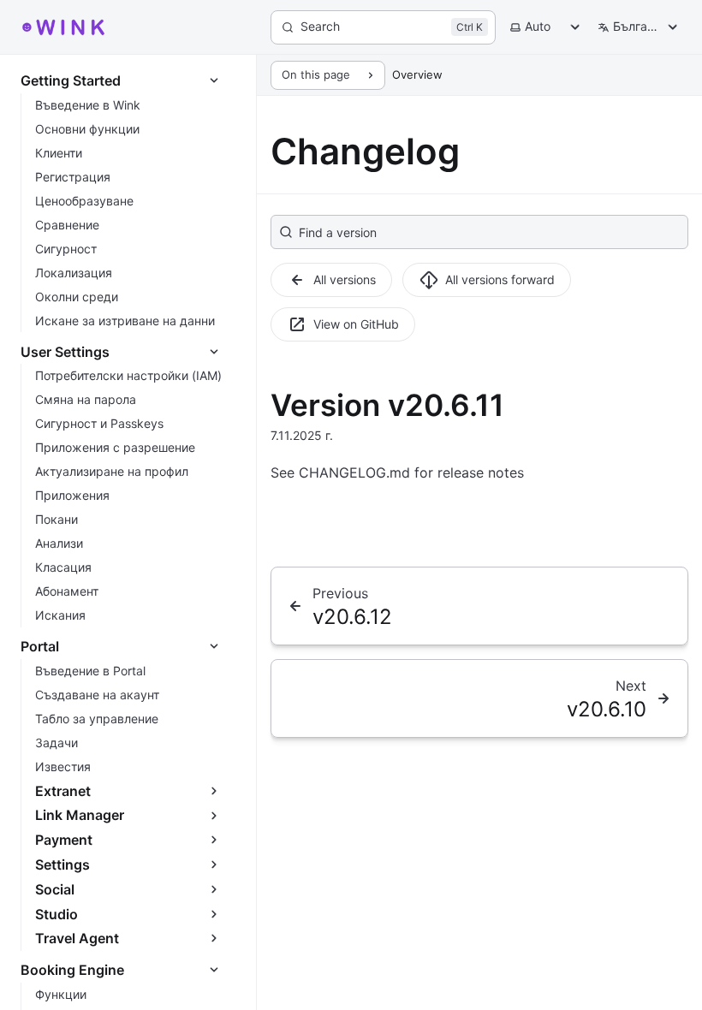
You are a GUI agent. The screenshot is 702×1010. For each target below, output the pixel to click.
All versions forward (500, 279)
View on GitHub (356, 324)
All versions (344, 279)
